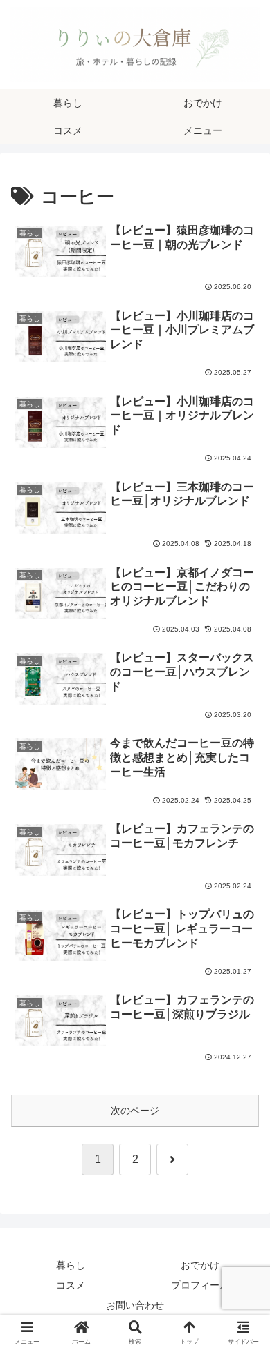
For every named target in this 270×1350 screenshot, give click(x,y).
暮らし (70, 1265)
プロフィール (200, 1285)
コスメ (70, 1285)
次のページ (135, 1110)
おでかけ (200, 1265)
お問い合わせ (135, 1305)
